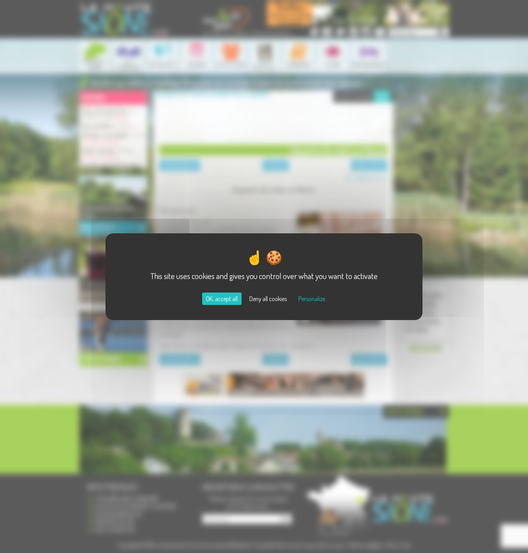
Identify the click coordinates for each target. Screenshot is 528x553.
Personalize (311, 299)
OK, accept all (222, 299)
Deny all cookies (268, 299)
